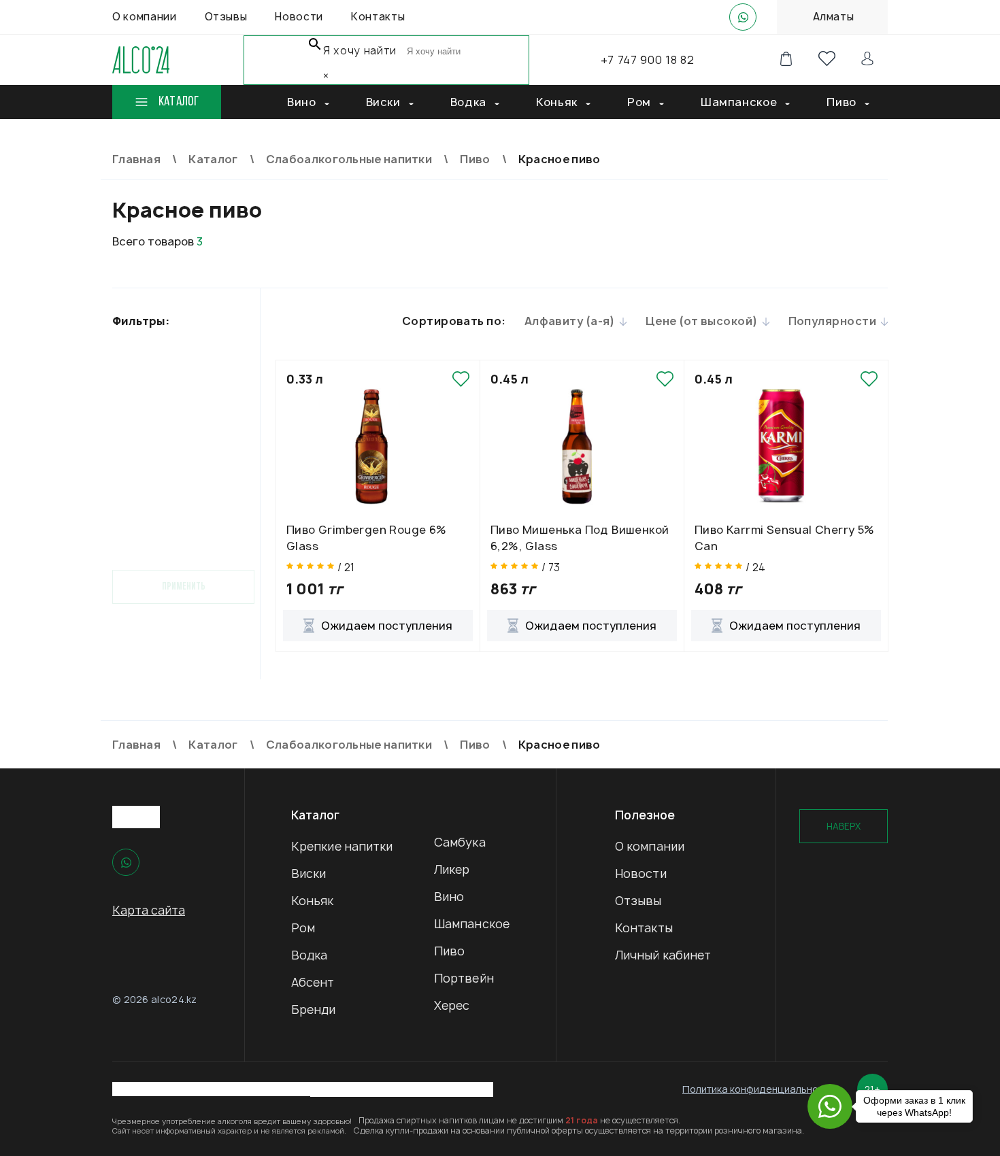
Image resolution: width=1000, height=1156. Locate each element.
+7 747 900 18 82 (647, 59)
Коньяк (312, 900)
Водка (309, 955)
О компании (649, 846)
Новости (641, 873)
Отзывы (638, 900)
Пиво (449, 951)
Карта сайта (148, 910)
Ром (303, 928)
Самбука (460, 842)
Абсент (313, 982)
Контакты (644, 928)
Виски (309, 873)
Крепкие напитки (342, 846)
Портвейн (464, 978)
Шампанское (472, 924)
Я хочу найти (360, 51)
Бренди (313, 1009)
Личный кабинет (663, 955)
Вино (449, 896)
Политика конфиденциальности (758, 1089)
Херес (452, 1005)
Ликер (452, 869)
